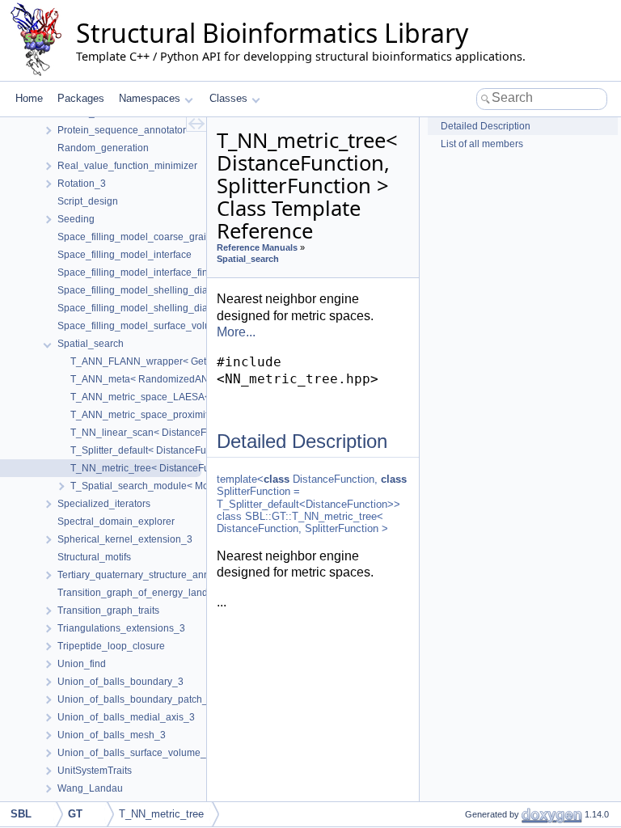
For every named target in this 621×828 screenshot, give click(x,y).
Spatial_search (248, 259)
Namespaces (149, 98)
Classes (228, 98)
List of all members (482, 144)
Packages (80, 98)
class (276, 479)
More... (236, 332)
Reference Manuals (257, 247)
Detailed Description (485, 126)
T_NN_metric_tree (161, 814)
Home (29, 98)
